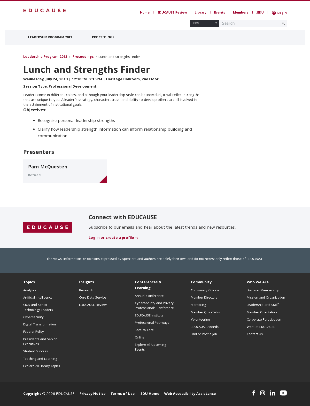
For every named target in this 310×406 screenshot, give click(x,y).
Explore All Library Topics (41, 366)
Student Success (35, 351)
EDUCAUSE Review (172, 12)
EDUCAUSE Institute (149, 315)
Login (281, 13)
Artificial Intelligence (38, 298)
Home (145, 12)
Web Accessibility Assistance (190, 394)
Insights (86, 282)
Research (86, 290)
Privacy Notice (92, 394)
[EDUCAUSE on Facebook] (253, 393)
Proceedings (103, 37)
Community (201, 282)
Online (140, 337)
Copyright (32, 394)
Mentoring (198, 305)
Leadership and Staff (263, 305)
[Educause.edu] (47, 227)
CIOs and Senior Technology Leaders (38, 307)
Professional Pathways (152, 323)
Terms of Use (122, 394)
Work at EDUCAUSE (261, 327)
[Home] (44, 10)
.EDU (260, 12)
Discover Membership (263, 290)
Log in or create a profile (111, 238)
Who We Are (258, 282)
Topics (29, 282)
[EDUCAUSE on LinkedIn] (272, 393)
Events (219, 12)
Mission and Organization (266, 298)
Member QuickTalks (205, 312)
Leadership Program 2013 (50, 37)
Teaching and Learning (40, 359)
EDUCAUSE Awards (205, 327)
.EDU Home (149, 394)
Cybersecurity (33, 317)
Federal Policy (33, 332)
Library (200, 12)
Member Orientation (262, 312)
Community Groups (205, 290)
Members (240, 12)
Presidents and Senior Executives (40, 342)
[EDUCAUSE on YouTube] (283, 393)
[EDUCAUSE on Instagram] (262, 393)
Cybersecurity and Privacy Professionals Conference (154, 306)
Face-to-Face (144, 330)
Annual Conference (149, 296)
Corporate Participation (264, 320)
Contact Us (255, 334)
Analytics (29, 290)
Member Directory (204, 298)
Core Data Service (92, 298)
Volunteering (200, 320)
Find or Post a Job (204, 334)
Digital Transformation (39, 324)
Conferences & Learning (148, 285)
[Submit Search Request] (283, 23)
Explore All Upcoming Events (150, 347)
